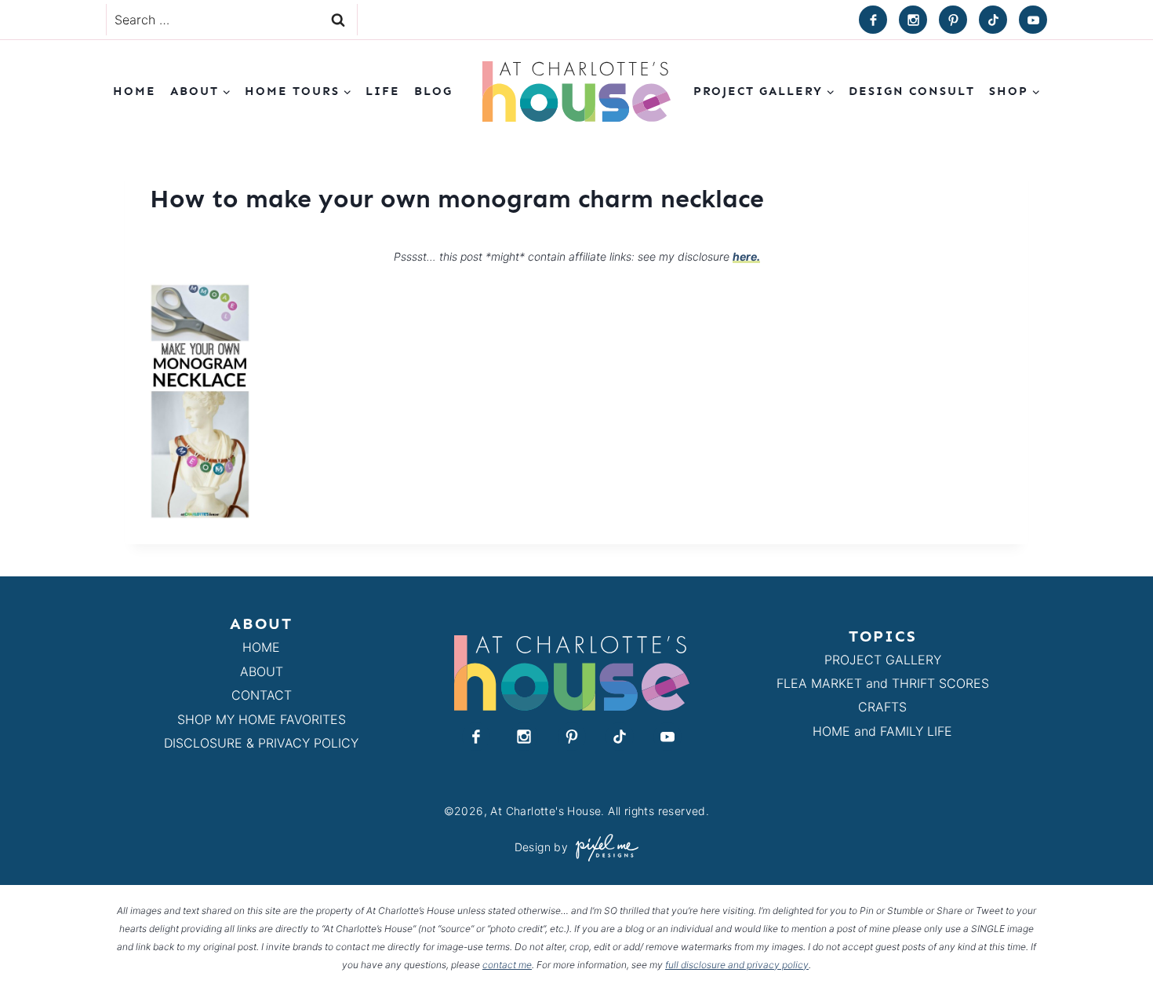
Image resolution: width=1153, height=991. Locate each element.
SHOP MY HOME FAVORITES (261, 719)
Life (383, 91)
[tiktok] (993, 19)
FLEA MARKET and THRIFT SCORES (883, 683)
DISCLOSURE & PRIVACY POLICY (261, 743)
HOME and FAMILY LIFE (882, 731)
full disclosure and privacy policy (737, 965)
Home (134, 91)
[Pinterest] (953, 19)
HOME (261, 647)
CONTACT (261, 695)
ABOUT (261, 671)
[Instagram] (913, 19)
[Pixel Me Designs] (603, 847)
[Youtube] (1033, 19)
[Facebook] (873, 19)
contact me (507, 965)
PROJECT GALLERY (882, 659)
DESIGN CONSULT (912, 91)
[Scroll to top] (1112, 943)
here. (746, 256)
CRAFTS (882, 707)
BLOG (433, 91)
